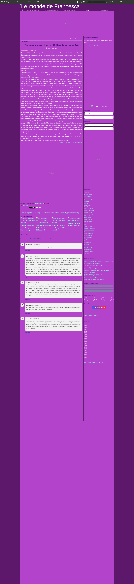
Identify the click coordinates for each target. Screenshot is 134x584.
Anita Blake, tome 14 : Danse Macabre (71, 142)
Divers (86, 203)
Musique (86, 240)
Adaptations (104, 10)
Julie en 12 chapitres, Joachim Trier (93, 274)
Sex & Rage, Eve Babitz (90, 267)
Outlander (86, 244)
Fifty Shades (87, 207)
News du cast (87, 242)
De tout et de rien (88, 199)
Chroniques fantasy (50, 10)
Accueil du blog (88, 44)
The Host (86, 253)
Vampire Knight (88, 255)
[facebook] (77, 2)
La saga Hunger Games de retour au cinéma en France (97, 270)
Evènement (87, 205)
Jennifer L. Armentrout (89, 228)
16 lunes (86, 192)
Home (22, 9)
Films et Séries (88, 216)
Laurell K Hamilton (41, 38)
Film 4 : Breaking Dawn (90, 214)
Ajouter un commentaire (35, 238)
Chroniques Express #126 (90, 268)
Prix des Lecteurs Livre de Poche (92, 246)
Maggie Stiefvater (88, 239)
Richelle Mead (88, 248)
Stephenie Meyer (88, 251)
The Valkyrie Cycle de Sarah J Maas (93, 265)
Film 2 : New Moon (89, 210)
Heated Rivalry (88, 219)
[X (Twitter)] (80, 2)
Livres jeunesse (88, 235)
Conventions (87, 196)
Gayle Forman (87, 217)
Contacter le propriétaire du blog (93, 362)
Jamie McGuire (88, 226)
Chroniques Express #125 (90, 277)
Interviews (87, 224)
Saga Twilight (87, 249)
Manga (87, 10)
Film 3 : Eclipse (88, 212)
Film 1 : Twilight (88, 208)
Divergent (86, 201)
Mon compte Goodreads (91, 315)
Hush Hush (87, 223)
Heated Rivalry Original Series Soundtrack (94, 279)
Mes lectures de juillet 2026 (91, 272)
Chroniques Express (69, 10)
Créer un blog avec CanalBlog (91, 46)
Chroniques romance (33, 10)
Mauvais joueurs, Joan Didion (91, 276)
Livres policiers (88, 237)
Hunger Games (88, 221)
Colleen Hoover (88, 194)
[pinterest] (83, 2)
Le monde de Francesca (27, 38)
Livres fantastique (88, 233)
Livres (86, 231)
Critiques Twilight (88, 198)
